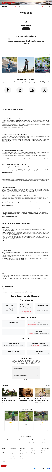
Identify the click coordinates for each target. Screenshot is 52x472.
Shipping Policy (22, 450)
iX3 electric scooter (6, 152)
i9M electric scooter (6, 136)
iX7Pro (21, 237)
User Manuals (22, 458)
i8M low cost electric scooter (23, 124)
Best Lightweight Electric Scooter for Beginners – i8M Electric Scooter (13, 118)
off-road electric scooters (13, 237)
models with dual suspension (42, 263)
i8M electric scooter (6, 120)
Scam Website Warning (34, 456)
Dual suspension (30, 333)
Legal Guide (22, 459)
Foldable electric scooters (25, 241)
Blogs (39, 6)
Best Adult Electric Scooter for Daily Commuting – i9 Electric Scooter (13, 127)
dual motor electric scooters (25, 202)
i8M (5, 234)
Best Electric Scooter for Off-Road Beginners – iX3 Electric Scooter (12, 150)
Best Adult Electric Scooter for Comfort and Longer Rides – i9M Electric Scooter (14, 134)
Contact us (11, 452)
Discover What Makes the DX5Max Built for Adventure (26, 399)
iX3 (18, 237)
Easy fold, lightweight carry (32, 324)
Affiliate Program (12, 458)
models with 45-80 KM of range (41, 278)
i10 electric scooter (20, 144)
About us (11, 450)
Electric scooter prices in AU (6, 166)
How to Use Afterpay (33, 453)
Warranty (21, 455)
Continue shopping (26, 28)
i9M (15, 139)
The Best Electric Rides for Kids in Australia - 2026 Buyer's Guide (42, 400)
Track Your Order (12, 456)
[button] (25, 432)
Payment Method (22, 453)
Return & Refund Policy (23, 452)
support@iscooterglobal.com (36, 345)
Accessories (31, 6)
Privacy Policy (12, 453)
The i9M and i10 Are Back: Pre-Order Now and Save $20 (9, 400)
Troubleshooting (33, 459)
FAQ (20, 456)
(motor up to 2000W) (14, 332)
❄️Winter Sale (14, 6)
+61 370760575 (44, 450)
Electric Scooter (19, 6)
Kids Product (25, 6)
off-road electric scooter (39, 155)
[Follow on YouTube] (6, 465)
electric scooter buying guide (28, 362)
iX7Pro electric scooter (11, 158)
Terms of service (12, 455)
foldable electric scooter (20, 139)
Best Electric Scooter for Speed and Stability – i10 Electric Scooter (12, 143)
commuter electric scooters (39, 166)
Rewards (32, 458)
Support (35, 6)
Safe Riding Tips (33, 455)
